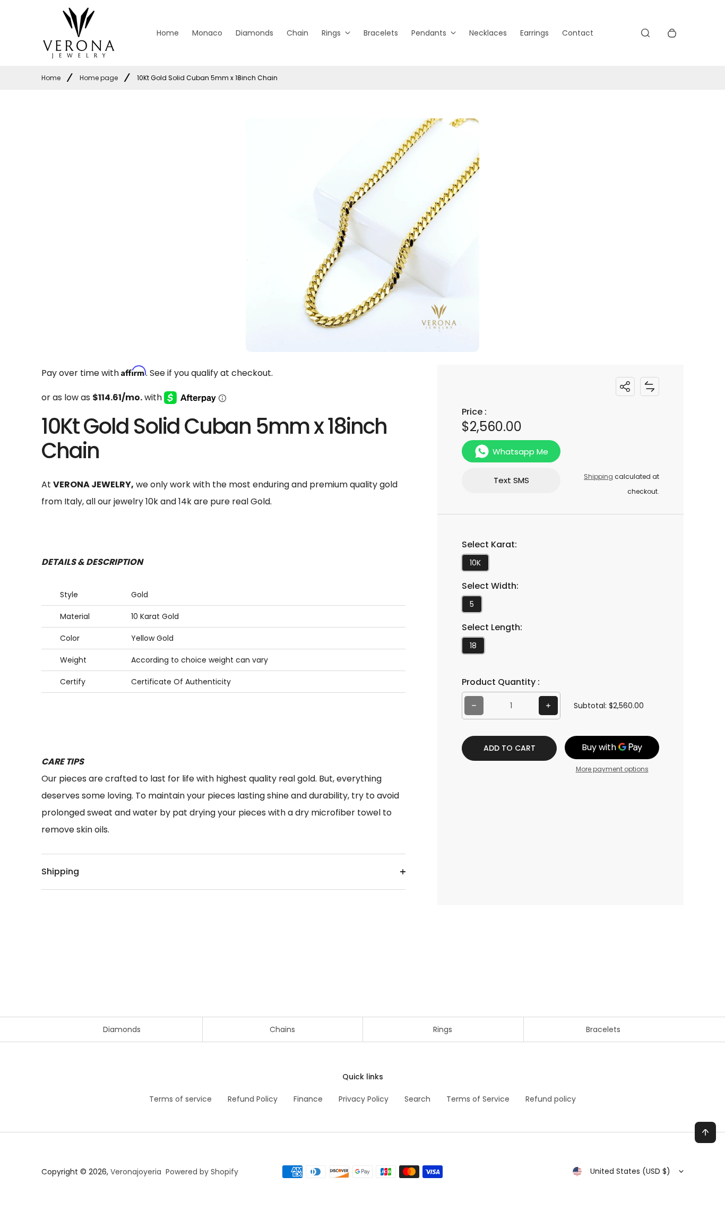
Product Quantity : (501, 682)
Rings (331, 33)
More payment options (612, 769)
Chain (297, 33)
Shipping (598, 476)
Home (168, 33)
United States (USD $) (630, 1171)
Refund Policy (253, 1099)
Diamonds (254, 33)
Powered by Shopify (202, 1171)
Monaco (207, 33)
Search (417, 1099)
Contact (577, 33)
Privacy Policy (364, 1099)
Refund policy (550, 1099)
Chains (282, 1029)
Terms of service (180, 1099)
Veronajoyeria (135, 1171)
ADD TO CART (510, 748)
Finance (308, 1099)
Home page (99, 77)
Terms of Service (478, 1099)
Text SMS (511, 480)
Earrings (534, 33)
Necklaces (488, 33)
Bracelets (381, 33)
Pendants (428, 33)
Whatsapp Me (520, 451)
